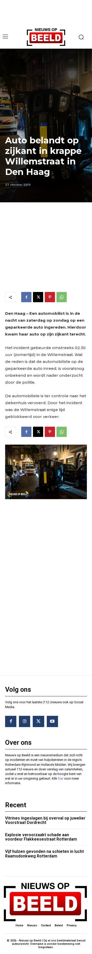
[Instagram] (24, 721)
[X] (38, 297)
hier (60, 778)
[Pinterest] (50, 297)
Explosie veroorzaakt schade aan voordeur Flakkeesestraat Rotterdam (41, 837)
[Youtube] (52, 721)
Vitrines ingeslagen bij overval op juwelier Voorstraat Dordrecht (45, 820)
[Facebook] (26, 297)
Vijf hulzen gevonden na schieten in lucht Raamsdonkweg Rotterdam (44, 853)
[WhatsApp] (61, 297)
